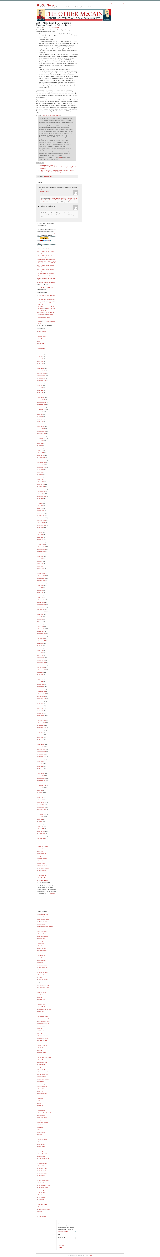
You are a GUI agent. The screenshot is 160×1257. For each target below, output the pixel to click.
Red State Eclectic (42, 1117)
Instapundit (40, 346)
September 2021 (42, 496)
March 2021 (41, 510)
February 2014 (41, 715)
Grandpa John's (42, 1052)
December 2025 (42, 373)
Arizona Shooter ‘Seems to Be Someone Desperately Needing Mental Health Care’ (58, 167)
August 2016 (41, 643)
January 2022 (41, 486)
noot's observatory (42, 1093)
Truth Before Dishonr (43, 880)
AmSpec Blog (41, 994)
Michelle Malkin (41, 348)
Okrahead (40, 1098)
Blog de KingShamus (43, 936)
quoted (60, 157)
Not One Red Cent (42, 1096)
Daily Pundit (41, 943)
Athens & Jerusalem (43, 921)
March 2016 (41, 655)
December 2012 (42, 749)
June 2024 (40, 416)
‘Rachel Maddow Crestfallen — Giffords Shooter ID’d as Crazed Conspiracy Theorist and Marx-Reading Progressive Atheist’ (59, 200)
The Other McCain (45, 4)
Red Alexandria (41, 1115)
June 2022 (40, 474)
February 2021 (41, 513)
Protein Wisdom (41, 960)
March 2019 (41, 568)
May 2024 (40, 419)
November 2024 (42, 404)
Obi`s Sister (41, 957)
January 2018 (41, 602)
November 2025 (42, 375)
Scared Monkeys (42, 1144)
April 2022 (40, 479)
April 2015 (40, 681)
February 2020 (41, 542)
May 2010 (40, 824)
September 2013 (42, 727)
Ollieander (40, 1100)
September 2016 (42, 640)
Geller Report (41, 338)
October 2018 (41, 580)
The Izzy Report (42, 1170)
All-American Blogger (43, 914)
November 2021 (42, 491)
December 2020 (42, 517)
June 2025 (40, 387)
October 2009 (41, 838)
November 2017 (42, 607)
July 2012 (40, 761)
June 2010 (40, 821)
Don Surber (41, 851)
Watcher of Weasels (43, 1204)
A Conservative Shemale (43, 987)
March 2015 (41, 684)
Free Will (40, 1050)
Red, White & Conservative (44, 1120)
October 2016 (41, 638)
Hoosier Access (42, 1059)
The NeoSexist (41, 1175)
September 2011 (42, 785)
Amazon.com (52, 893)
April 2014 (40, 710)
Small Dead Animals (42, 965)
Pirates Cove (41, 860)
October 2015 (41, 667)
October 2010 (41, 812)
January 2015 (41, 689)
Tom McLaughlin (42, 1194)
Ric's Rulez (41, 1127)
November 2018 (42, 578)
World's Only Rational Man (44, 1209)
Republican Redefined (43, 1122)
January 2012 (41, 775)
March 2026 (41, 366)
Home (99, 3)
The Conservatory (42, 967)
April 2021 (40, 508)
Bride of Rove (41, 938)
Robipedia (40, 1134)
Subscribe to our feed (63, 1231)
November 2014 (42, 693)
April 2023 (40, 450)
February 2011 (41, 802)
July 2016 (40, 645)
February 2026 (41, 368)
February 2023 (41, 455)
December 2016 (42, 633)
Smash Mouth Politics (43, 1153)
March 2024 (41, 423)
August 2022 (41, 469)
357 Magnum (41, 844)
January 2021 (41, 515)
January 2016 (41, 660)
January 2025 (41, 399)
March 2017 (41, 626)
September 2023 (42, 438)
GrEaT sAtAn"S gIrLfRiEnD (44, 1057)
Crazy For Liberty (42, 1026)
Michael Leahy (41, 1083)
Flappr (39, 856)
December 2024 (42, 402)
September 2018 (42, 583)
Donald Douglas (44, 191)
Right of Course (41, 1132)
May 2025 (40, 390)
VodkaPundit (41, 974)
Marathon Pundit (42, 1076)
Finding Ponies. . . (42, 1047)
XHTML (60, 1247)
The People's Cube (42, 969)
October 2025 (41, 378)
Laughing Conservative (43, 1071)
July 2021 (40, 501)
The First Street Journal (43, 873)
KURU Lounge (41, 1069)
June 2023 (40, 445)
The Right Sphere (42, 1182)
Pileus (39, 1103)
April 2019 (40, 566)
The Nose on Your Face (43, 1177)
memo (44, 124)
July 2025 (40, 385)
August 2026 (41, 354)
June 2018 (40, 590)
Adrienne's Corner (42, 992)
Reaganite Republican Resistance (46, 1112)
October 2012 (41, 754)
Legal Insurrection (42, 950)
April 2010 (40, 826)
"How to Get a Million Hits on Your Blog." (46, 233)
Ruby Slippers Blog (42, 1139)
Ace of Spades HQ (42, 331)
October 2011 (41, 783)
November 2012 (42, 751)
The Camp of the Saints (43, 868)
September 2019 (42, 554)
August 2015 (41, 672)
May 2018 (40, 592)
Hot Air (39, 341)
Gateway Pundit (42, 336)
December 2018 (42, 575)
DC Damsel (41, 1030)
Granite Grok (41, 1055)
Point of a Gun (41, 1108)
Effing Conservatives (43, 1038)
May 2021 (40, 505)
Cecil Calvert (41, 1011)
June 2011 (40, 792)
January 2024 (41, 428)
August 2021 (41, 498)
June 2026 (40, 358)
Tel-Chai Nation (41, 1161)
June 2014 (40, 705)
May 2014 (40, 708)
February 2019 (41, 570)
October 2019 (41, 551)
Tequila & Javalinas (42, 1163)
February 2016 (41, 657)
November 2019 (42, 549)
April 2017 (40, 624)
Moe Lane (40, 953)
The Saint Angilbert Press (44, 1185)
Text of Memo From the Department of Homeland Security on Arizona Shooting (54, 24)
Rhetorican (40, 962)
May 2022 (40, 476)
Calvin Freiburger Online (43, 1002)
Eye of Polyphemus (42, 1045)
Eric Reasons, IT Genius (44, 1043)
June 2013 (40, 734)
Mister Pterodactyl (42, 1086)
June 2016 (40, 648)
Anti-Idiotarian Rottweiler (43, 919)
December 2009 (42, 836)
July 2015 (40, 674)
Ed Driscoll (40, 334)
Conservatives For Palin (43, 1023)
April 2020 (40, 537)
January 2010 (41, 833)
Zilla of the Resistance (43, 979)
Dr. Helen (40, 945)
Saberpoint (40, 1141)
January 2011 (41, 804)
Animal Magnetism (42, 848)
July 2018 (40, 587)
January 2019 (41, 573)
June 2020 (40, 532)
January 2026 (41, 370)
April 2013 (40, 739)
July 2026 (40, 356)
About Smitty (121, 3)
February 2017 (41, 628)
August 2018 (41, 585)
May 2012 (40, 766)
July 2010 (40, 819)
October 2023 (41, 436)
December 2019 (42, 546)
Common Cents (41, 1014)
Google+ (90, 1255)
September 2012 (42, 756)
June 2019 (40, 561)
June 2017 (40, 619)
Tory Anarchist (41, 1197)
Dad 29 (40, 1028)
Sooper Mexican (42, 1156)
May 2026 (40, 361)
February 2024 (41, 426)
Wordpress (61, 1245)
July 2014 (40, 703)
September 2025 (42, 380)
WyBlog (40, 1211)
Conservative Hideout (43, 1016)
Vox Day (40, 977)
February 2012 (41, 773)
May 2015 (40, 679)
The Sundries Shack (43, 972)
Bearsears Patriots (42, 933)
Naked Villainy (41, 1088)
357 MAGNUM (41, 228)
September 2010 (42, 814)
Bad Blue (40, 997)
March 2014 (41, 713)
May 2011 (40, 795)
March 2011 (41, 799)
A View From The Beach (43, 846)
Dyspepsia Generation (43, 1035)
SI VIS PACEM (41, 1149)
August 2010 (41, 816)
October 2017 (41, 609)
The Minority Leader (42, 1173)
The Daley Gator (42, 870)
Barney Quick (41, 924)
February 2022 (41, 484)
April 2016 (40, 652)
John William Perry (42, 1062)
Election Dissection (42, 1040)
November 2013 (42, 722)
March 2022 (41, 481)
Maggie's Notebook (42, 858)
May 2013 (40, 737)
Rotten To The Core (42, 865)
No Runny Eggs (42, 955)
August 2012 (41, 758)
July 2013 (40, 732)
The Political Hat (42, 875)
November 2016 (42, 636)
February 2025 (41, 397)
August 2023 (41, 440)
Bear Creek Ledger (42, 931)
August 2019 (41, 556)
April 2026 (40, 363)
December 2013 (42, 720)
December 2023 (42, 431)
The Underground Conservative (45, 1190)
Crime (50, 176)
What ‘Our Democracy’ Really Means (46, 282)
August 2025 (41, 382)
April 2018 (40, 595)
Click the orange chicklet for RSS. (45, 287)
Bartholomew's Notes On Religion (45, 926)
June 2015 (40, 677)
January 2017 (41, 631)
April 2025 (40, 392)
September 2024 (42, 409)
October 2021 (41, 493)
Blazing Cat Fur (41, 999)
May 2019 (40, 563)
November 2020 (42, 520)
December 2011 (42, 778)
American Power (42, 916)
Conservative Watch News (44, 1018)
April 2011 (40, 797)
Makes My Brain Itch (43, 1074)
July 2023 (40, 443)
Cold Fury (40, 941)
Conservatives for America (44, 1021)
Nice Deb (40, 1091)
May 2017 (40, 621)
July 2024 (40, 414)
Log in (60, 1243)
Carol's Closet (41, 1004)
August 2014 (41, 701)
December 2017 (42, 604)
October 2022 (41, 464)
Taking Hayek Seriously (43, 1158)
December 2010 (42, 807)
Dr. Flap (40, 1033)
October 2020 (41, 522)
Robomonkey (41, 1137)
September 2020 (42, 525)
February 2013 (41, 744)
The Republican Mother (43, 1180)
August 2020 (41, 527)
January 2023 (41, 457)
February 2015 (41, 686)
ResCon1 (40, 1124)
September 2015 (42, 669)
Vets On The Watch (42, 1202)
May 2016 (40, 650)
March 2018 (41, 597)
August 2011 (41, 787)
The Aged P (41, 1165)
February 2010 (41, 831)
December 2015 (42, 662)
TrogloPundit (41, 1199)
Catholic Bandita (42, 1006)
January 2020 (41, 544)
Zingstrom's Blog (42, 1216)
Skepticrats (41, 1151)
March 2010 (41, 828)
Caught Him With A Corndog (44, 1009)
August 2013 (41, 730)
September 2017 (42, 611)
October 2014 (41, 696)
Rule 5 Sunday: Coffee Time (44, 275)
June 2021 (40, 503)
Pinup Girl (40, 1105)
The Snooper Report (43, 1187)
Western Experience (43, 1206)
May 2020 (40, 534)
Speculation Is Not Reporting (47, 165)
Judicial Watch (41, 1064)
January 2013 (41, 746)
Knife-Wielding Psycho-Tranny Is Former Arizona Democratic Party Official (46, 316)
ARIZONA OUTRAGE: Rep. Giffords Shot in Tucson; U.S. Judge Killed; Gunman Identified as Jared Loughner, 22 (57, 171)
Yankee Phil (41, 1214)
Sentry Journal (41, 1146)
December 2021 (42, 489)
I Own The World (42, 948)
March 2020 (41, 539)
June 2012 (40, 763)
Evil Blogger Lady (42, 853)
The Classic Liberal (42, 1168)
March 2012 (41, 771)
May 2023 (40, 448)
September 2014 (42, 698)
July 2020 (40, 530)
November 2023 (42, 433)
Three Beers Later (42, 877)
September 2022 (42, 467)
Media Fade (41, 1081)
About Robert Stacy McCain (109, 3)
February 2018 (41, 599)
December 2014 (42, 691)
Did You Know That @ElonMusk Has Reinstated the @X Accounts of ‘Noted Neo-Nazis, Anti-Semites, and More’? (47, 261)
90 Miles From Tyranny (43, 985)
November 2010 (42, 809)
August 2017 (41, 614)
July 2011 (40, 790)
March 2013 (41, 742)
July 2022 (40, 472)
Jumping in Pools (42, 1067)
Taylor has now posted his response (51, 115)
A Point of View (41, 989)
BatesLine (40, 928)
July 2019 (40, 558)
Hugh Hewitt (41, 343)
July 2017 (40, 616)
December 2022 (42, 460)
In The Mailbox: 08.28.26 (43, 248)
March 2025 (41, 395)
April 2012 (40, 768)
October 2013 (41, 725)
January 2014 (41, 718)
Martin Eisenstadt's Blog (43, 1079)
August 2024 (41, 411)
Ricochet (40, 1129)
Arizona (45, 176)
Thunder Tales (41, 1192)
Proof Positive (41, 863)
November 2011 (42, 780)
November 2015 (42, 664)
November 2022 (42, 462)
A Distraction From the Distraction (46, 273)
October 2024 (41, 407)
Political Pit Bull (41, 1110)
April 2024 (40, 421)
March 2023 (41, 452)
